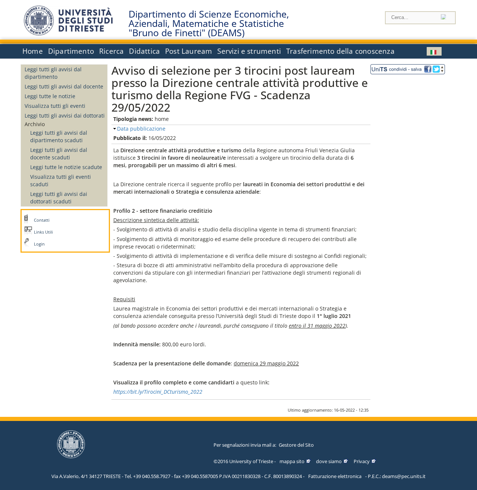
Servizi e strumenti (249, 51)
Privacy (362, 461)
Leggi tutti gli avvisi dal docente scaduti (58, 153)
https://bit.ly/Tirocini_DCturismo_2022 (157, 391)
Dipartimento (71, 51)
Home (32, 51)
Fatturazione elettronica (334, 476)
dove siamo (329, 461)
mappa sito (291, 461)
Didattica (144, 51)
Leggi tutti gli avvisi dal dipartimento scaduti (58, 136)
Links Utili (43, 232)
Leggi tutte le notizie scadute (66, 167)
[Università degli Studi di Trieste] (68, 33)
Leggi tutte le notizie (50, 96)
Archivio (35, 124)
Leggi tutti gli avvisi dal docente (64, 86)
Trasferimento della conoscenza (340, 51)
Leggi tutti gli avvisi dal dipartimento (53, 73)
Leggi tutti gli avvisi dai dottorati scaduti (58, 197)
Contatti (42, 220)
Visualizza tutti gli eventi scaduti (60, 180)
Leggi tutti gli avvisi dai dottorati (65, 115)
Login (39, 244)
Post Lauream (188, 51)
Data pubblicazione (141, 128)
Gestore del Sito (296, 444)
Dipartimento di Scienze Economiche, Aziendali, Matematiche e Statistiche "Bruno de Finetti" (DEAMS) (209, 23)
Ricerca (111, 51)
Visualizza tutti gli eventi (55, 105)
